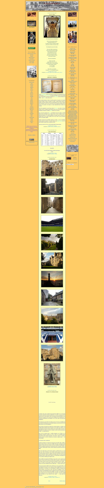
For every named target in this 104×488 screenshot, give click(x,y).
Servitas (31, 118)
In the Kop (31, 54)
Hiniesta (31, 101)
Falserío (72, 80)
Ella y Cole (72, 123)
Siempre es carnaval (32, 60)
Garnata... (72, 61)
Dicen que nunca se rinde (32, 53)
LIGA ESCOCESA (52, 131)
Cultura (31, 92)
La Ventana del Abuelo (72, 60)
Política (31, 114)
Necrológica (32, 113)
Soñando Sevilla (72, 48)
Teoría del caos (72, 77)
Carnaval (31, 89)
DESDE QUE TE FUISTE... (72, 126)
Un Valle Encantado (72, 134)
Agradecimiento (31, 82)
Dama (73, 63)
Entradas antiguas (62, 480)
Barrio (32, 88)
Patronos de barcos (32, 57)
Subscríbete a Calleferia (31, 135)
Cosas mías (72, 132)
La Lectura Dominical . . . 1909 (72, 94)
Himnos (31, 100)
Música (32, 112)
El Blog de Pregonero (72, 135)
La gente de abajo (72, 51)
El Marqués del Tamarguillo (72, 138)
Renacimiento (72, 141)
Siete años (72, 64)
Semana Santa (31, 117)
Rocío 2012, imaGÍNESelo (73, 104)
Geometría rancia (72, 68)
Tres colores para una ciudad (72, 77)
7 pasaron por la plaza (52, 71)
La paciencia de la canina (73, 110)
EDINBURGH (52, 159)
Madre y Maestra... (72, 100)
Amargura (31, 84)
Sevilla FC (31, 121)
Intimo (32, 104)
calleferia (75, 159)
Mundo (32, 110)
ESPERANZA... (72, 52)
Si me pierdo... (32, 58)
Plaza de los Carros (73, 87)
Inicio (49, 480)
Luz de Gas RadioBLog (72, 55)
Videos (32, 122)
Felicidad (31, 96)
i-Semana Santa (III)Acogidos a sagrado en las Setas (72, 82)
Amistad (31, 86)
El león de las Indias (72, 103)
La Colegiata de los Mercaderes (72, 125)
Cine (31, 91)
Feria (31, 97)
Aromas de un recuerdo (72, 99)
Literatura (31, 106)
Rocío (32, 116)
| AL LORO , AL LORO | (72, 49)
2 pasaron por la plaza (52, 476)
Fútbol (32, 99)
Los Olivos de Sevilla (72, 140)
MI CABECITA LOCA (72, 71)
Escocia (31, 95)
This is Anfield (31, 62)
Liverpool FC (32, 108)
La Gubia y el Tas (72, 137)
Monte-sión (31, 109)
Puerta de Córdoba (72, 93)
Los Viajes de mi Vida (72, 128)
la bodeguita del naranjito (73, 57)
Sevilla (32, 119)
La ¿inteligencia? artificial (73, 58)
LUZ (72, 88)
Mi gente (31, 56)
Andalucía (31, 87)
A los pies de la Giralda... (72, 73)
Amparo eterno (72, 97)
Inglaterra (31, 103)
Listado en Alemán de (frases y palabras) (72, 130)
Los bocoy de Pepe (72, 67)
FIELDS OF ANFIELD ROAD (52, 392)
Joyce (32, 105)
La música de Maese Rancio (72, 122)
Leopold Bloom (43, 94)
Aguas (32, 83)
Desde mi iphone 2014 (72, 85)
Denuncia (31, 93)
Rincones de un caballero (72, 96)
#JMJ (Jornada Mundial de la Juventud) (72, 108)
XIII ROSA (72, 74)
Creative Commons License (33, 142)
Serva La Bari (72, 84)
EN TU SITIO (52, 14)
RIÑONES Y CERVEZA (52, 77)
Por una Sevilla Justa (72, 106)
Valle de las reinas (72, 70)
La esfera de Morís (72, 91)
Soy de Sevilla (32, 61)
